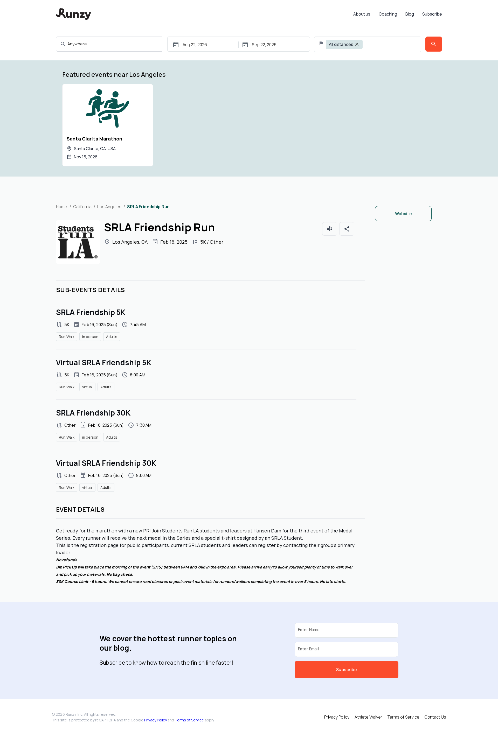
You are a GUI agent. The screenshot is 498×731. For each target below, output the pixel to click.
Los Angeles (109, 206)
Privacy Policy (155, 720)
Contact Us (435, 717)
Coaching (388, 14)
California (82, 206)
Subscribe (432, 14)
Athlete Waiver (368, 717)
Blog (409, 14)
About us (361, 14)
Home (61, 206)
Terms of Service (189, 720)
